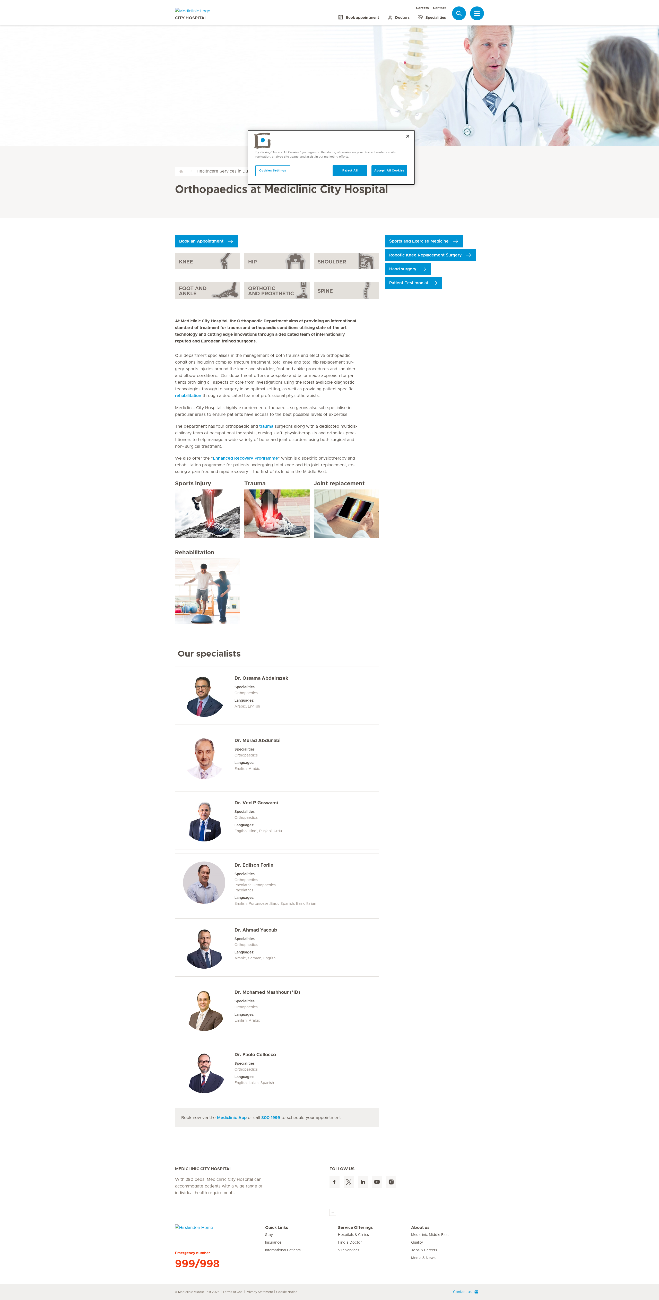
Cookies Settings (272, 170)
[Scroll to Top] (333, 1212)
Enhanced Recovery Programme (245, 458)
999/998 (197, 1264)
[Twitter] (349, 1182)
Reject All (350, 170)
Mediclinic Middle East (430, 1235)
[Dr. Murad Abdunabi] (204, 758)
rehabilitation (188, 396)
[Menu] (477, 13)
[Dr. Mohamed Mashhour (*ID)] (204, 1010)
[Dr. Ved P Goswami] (204, 820)
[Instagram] (391, 1182)
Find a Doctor (350, 1242)
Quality (417, 1242)
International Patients (283, 1250)
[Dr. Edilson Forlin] (204, 883)
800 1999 (270, 1118)
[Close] (407, 136)
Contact (439, 8)
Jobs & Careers (424, 1250)
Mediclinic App (232, 1118)
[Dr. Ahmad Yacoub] (204, 947)
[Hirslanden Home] (220, 1230)
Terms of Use (232, 1292)
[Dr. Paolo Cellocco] (204, 1072)
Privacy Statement (259, 1292)
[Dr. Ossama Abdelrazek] (204, 696)
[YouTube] (377, 1182)
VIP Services (348, 1250)
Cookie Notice (286, 1292)
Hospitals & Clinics (353, 1235)
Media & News (423, 1258)
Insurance (273, 1242)
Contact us (462, 1292)
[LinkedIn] (363, 1182)
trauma (266, 426)
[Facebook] (335, 1182)
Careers (422, 8)
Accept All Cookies (389, 170)
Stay (269, 1235)
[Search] (459, 13)
